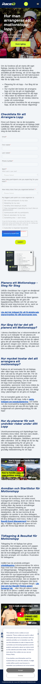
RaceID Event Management (13, 521)
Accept (20, 670)
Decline (20, 675)
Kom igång (21, 44)
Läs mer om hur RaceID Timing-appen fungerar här (20, 585)
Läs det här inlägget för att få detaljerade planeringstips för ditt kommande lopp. (20, 313)
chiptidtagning (7, 565)
